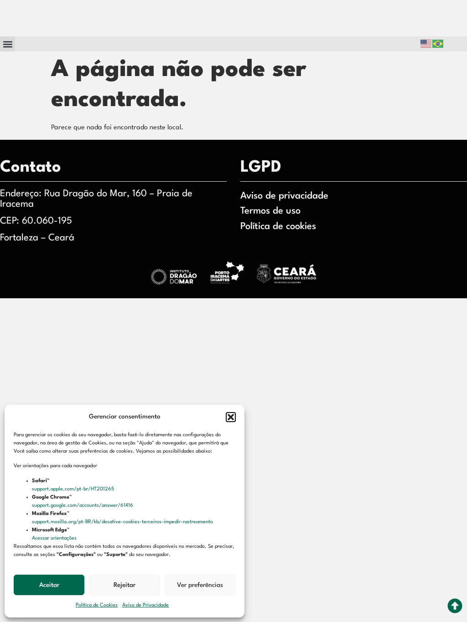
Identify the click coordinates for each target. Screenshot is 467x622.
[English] (426, 44)
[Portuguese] (438, 44)
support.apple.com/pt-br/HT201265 (73, 489)
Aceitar (49, 585)
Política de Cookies (97, 605)
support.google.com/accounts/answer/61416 (83, 505)
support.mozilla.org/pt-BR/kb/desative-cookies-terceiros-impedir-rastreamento (123, 522)
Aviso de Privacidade (145, 605)
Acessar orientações (55, 538)
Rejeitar (124, 585)
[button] (230, 417)
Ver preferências (200, 585)
